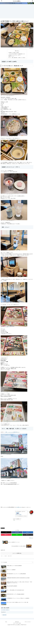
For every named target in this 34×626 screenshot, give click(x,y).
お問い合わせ (17, 621)
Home (6, 621)
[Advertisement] (17, 11)
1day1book (4, 614)
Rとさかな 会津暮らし (17, 1)
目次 (16, 50)
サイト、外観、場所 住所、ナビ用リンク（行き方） (17, 57)
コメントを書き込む (17, 553)
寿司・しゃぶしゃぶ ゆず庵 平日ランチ (12, 432)
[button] (28, 535)
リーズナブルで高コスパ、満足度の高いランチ (17, 53)
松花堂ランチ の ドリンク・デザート (15, 55)
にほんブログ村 (18, 514)
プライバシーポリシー (28, 621)
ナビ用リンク (18, 507)
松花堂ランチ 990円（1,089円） (14, 52)
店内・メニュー (11, 56)
